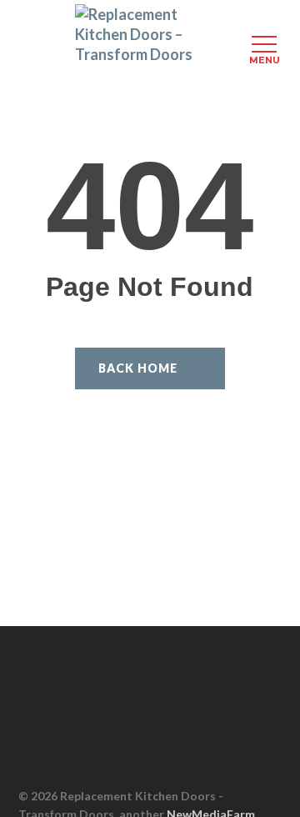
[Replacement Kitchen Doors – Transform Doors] (150, 34)
